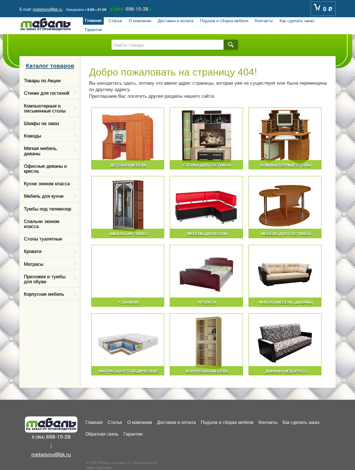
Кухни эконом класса (47, 183)
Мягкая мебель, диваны (41, 150)
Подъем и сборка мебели (224, 20)
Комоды (32, 135)
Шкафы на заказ (41, 123)
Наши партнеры (98, 467)
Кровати (33, 251)
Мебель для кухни (44, 195)
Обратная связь (101, 433)
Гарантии (93, 29)
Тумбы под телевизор (47, 208)
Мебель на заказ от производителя (127, 462)
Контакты (264, 20)
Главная (93, 20)
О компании (140, 20)
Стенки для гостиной (46, 92)
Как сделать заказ (297, 20)
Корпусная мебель (44, 293)
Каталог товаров (50, 65)
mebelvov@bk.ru (47, 9)
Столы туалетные (43, 238)
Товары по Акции (42, 80)
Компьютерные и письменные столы (44, 108)
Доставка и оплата (175, 20)
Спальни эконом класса (41, 223)
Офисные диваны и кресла (45, 168)
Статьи (115, 20)
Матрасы (33, 263)
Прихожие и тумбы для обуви (44, 279)
